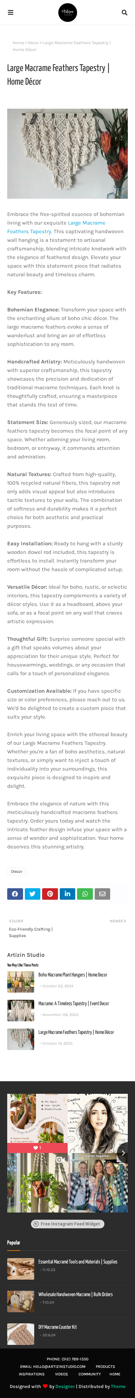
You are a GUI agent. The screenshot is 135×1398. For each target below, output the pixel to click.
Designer (65, 1386)
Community (89, 1374)
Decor (33, 42)
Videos (61, 1374)
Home (18, 42)
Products (105, 1366)
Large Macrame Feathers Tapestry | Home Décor (76, 1032)
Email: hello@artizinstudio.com (52, 1366)
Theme (118, 1386)
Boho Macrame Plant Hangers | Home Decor (73, 975)
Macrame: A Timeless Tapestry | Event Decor (74, 1003)
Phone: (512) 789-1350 (68, 1359)
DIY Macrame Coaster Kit (58, 1327)
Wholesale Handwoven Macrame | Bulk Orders (76, 1294)
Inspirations (32, 1374)
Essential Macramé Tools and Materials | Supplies (78, 1262)
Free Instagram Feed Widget (70, 1224)
